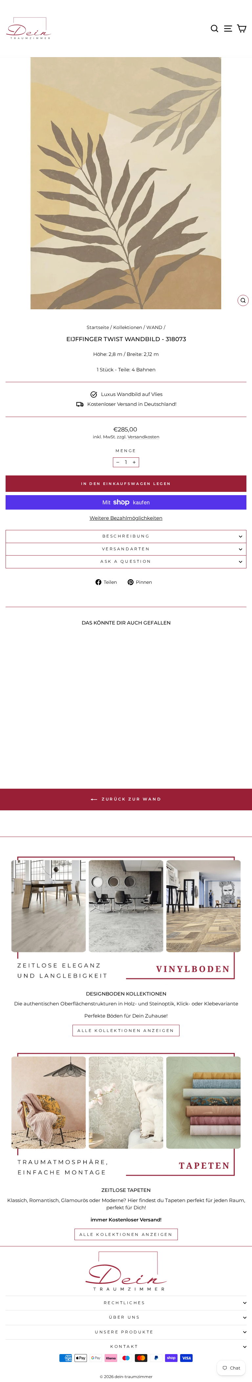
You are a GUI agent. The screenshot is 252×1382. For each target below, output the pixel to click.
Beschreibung (126, 536)
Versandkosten (143, 436)
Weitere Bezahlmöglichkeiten (126, 518)
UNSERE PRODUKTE (124, 1332)
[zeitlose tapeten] (126, 1114)
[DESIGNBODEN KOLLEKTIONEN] (126, 918)
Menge (126, 451)
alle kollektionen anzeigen (126, 1030)
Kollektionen (127, 327)
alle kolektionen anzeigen (126, 1234)
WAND (154, 327)
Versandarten (126, 549)
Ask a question (125, 561)
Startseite (98, 327)
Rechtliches (124, 1303)
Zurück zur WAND (131, 799)
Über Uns (124, 1317)
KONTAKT (124, 1346)
